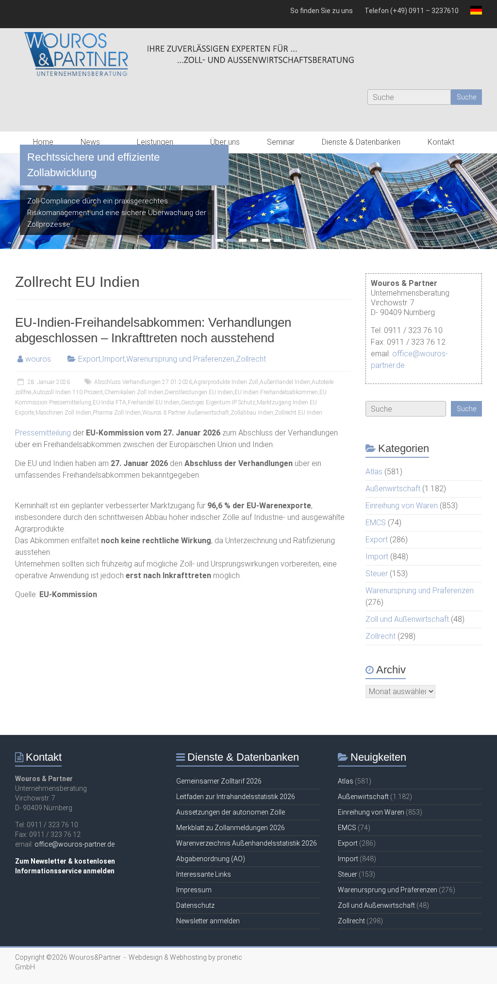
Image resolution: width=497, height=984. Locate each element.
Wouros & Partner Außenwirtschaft (185, 412)
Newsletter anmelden (208, 921)
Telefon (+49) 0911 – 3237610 (411, 11)
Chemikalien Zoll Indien (134, 392)
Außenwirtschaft (392, 488)
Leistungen (155, 142)
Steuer (376, 573)
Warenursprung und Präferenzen (180, 359)
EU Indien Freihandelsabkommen (276, 392)
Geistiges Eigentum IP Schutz (218, 402)
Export (89, 359)
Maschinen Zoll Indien (63, 412)
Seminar (281, 142)
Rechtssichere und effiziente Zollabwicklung (93, 165)
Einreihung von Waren (401, 505)
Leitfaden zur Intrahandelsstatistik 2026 (235, 797)
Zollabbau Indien (252, 412)
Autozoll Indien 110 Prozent (68, 392)
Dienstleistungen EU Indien (199, 392)
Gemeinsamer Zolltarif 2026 (219, 781)
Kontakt (441, 142)
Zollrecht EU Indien (298, 412)
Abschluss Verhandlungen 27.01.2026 (143, 382)
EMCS (375, 522)
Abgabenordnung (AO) (210, 859)
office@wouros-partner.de (74, 844)
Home (43, 142)
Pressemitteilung (43, 432)
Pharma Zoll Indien (117, 412)
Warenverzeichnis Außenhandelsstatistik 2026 (246, 843)
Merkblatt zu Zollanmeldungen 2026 (230, 828)
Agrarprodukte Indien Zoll (226, 382)
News (90, 142)
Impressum (194, 890)
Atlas (373, 471)
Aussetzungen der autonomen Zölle (230, 812)
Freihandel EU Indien (154, 402)
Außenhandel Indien (285, 382)
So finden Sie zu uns (321, 11)
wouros (38, 359)
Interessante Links (203, 874)
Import (113, 359)
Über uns (225, 142)
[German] (473, 14)
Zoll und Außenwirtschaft (407, 619)
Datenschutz (195, 905)
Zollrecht (251, 359)
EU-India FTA (109, 402)
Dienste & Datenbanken (361, 142)
